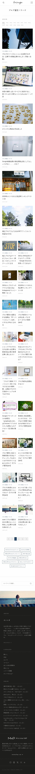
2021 (22, 22)
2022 (18, 22)
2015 (15, 25)
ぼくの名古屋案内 (9, 665)
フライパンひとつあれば (15, 728)
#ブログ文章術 (25, 549)
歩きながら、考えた (13, 694)
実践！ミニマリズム (13, 704)
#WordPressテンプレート (12, 553)
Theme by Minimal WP (16, 769)
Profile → (8, 642)
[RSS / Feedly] (25, 762)
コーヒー (6, 662)
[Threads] (14, 762)
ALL (3, 22)
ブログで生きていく (13, 697)
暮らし (6, 654)
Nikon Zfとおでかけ (14, 723)
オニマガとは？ (8, 673)
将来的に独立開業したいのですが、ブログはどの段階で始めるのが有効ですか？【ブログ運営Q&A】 (25, 421)
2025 (7, 22)
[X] (17, 762)
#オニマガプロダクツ (26, 561)
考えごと (6, 668)
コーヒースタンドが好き (15, 710)
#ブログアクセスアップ (12, 549)
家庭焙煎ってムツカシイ (15, 713)
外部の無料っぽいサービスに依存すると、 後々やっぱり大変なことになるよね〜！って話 (17, 94)
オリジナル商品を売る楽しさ (12, 129)
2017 (7, 25)
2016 (11, 25)
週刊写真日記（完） (13, 686)
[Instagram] (10, 762)
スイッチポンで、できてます (16, 692)
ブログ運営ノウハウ (17, 10)
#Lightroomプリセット (17, 566)
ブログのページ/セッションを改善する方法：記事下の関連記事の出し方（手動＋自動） (16, 56)
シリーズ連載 (8, 671)
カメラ (6, 660)
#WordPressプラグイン (10, 561)
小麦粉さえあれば (13, 725)
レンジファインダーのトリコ (16, 715)
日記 (5, 657)
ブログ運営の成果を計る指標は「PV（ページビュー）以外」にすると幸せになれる (9, 320)
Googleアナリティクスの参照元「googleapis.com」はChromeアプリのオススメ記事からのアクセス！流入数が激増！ (9, 423)
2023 (14, 22)
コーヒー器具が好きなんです (16, 707)
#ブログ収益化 (12, 557)
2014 (18, 25)
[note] (21, 762)
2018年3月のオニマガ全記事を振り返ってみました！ (25, 522)
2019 (29, 22)
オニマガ (7, 769)
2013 (22, 25)
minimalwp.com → (17, 754)
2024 (11, 22)
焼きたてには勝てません (15, 689)
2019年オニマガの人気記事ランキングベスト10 (25, 288)
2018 (3, 25)
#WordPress (23, 557)
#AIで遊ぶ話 (26, 553)
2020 (25, 22)
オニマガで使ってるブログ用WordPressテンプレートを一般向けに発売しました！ (25, 492)
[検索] (3, 2)
